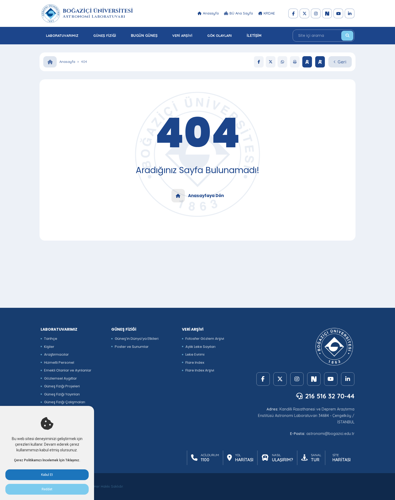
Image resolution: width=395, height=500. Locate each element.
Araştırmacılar (56, 354)
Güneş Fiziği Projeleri (62, 386)
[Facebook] (293, 13)
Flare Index (194, 362)
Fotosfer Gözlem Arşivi (204, 338)
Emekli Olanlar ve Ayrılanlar (67, 370)
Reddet (47, 489)
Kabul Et (47, 475)
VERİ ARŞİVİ (182, 35)
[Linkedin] (349, 13)
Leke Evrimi (194, 354)
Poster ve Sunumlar (132, 346)
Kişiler (49, 346)
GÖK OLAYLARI (219, 35)
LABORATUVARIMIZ (62, 35)
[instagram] (316, 13)
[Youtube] (338, 13)
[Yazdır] (295, 61)
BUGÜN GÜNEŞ (144, 35)
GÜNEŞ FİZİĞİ (104, 35)
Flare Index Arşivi (199, 370)
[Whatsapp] (282, 61)
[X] (304, 13)
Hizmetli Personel (59, 362)
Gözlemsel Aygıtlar (60, 378)
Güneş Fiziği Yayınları (62, 394)
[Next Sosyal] (327, 13)
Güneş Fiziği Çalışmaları (64, 402)
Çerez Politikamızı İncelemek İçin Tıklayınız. (47, 460)
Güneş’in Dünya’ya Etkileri (137, 338)
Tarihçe (50, 338)
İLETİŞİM (254, 35)
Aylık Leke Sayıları (200, 346)
